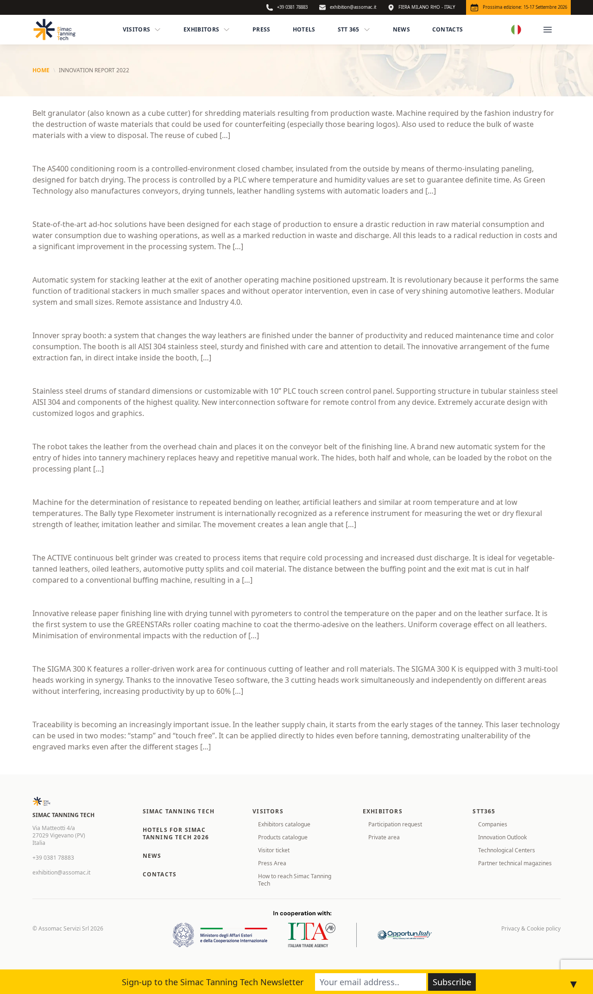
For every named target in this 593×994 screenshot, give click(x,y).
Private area (384, 837)
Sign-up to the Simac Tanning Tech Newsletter (212, 982)
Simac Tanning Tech (179, 811)
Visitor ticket (274, 850)
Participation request (395, 824)
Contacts (447, 29)
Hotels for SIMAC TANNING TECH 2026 (176, 833)
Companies (492, 824)
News (401, 29)
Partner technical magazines (515, 863)
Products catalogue (283, 837)
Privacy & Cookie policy (531, 928)
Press (261, 29)
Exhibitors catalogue (284, 824)
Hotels (304, 29)
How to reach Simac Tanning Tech (294, 879)
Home (41, 70)
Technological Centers (506, 850)
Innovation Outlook (502, 837)
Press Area (272, 863)
